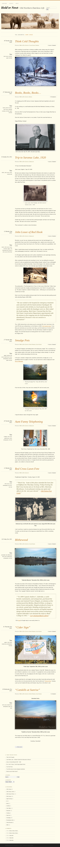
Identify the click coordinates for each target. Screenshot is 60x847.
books (4, 107)
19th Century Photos (10, 793)
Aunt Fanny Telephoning (29, 421)
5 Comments (53, 96)
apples (5, 355)
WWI (7, 824)
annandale (3, 554)
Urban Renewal (9, 822)
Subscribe (4, 3)
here (19, 620)
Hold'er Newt (9, 7)
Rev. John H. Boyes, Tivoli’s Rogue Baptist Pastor (15, 764)
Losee (10, 172)
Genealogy (31, 161)
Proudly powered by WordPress (12, 845)
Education (8, 810)
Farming (37, 45)
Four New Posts (9, 766)
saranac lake (9, 174)
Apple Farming (32, 344)
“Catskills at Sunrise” (27, 689)
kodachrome (6, 438)
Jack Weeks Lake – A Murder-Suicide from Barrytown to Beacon (18, 759)
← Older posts (19, 747)
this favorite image (47, 326)
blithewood (10, 554)
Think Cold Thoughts (27, 41)
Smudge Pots (22, 340)
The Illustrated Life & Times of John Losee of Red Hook (7, 250)
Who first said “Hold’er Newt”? (12, 771)
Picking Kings (48, 681)
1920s (3, 172)
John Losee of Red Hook (28, 232)
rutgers (8, 248)
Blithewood (21, 539)
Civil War (8, 805)
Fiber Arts (8, 815)
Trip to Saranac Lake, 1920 (30, 157)
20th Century (26, 45)
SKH (20, 45)
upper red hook (9, 360)
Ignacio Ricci (30, 845)
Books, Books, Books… (28, 92)
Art (7, 801)
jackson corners (9, 107)
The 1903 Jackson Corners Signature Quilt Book (15, 769)
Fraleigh (5, 436)
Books (30, 96)
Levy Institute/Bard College (39, 616)
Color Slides (32, 45)
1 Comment (53, 693)
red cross (10, 485)
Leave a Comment (52, 45)
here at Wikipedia (19, 361)
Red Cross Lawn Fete (27, 468)
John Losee (6, 56)
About (17, 3)
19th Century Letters (10, 791)
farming (8, 355)
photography (5, 358)
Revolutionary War (9, 820)
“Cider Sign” (22, 627)
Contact (11, 3)
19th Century (8, 789)
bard (6, 554)
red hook (10, 56)
